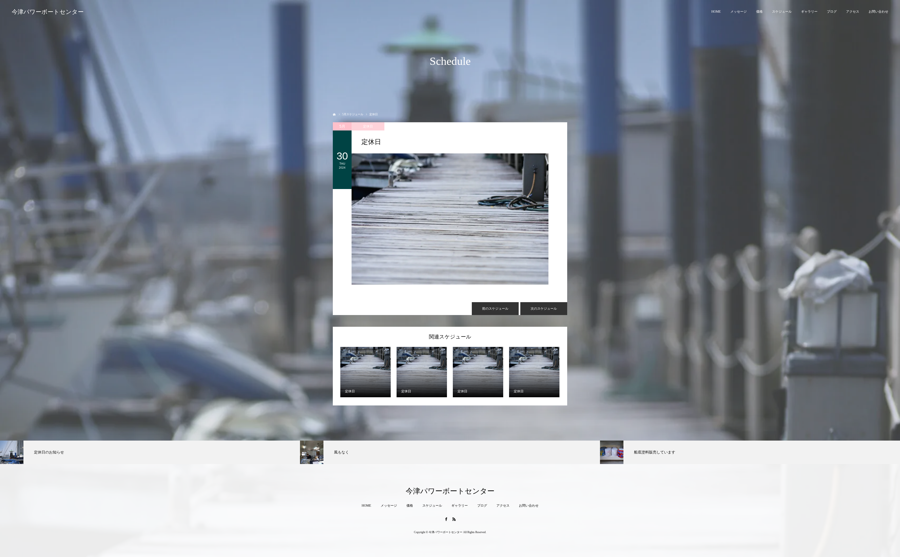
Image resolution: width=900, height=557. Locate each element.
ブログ (832, 11)
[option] (150, 452)
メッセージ (738, 11)
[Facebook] (446, 519)
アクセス (852, 11)
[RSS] (454, 519)
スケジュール (782, 11)
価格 (759, 11)
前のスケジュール (495, 308)
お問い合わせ (878, 11)
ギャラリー (809, 11)
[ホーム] (334, 114)
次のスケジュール (544, 308)
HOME (716, 11)
